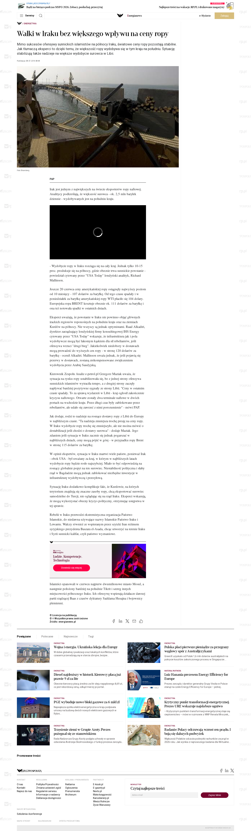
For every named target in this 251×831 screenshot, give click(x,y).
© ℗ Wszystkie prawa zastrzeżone (69, 618)
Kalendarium (44, 821)
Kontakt (21, 787)
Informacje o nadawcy (48, 794)
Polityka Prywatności (47, 784)
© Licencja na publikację (63, 615)
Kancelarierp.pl (101, 798)
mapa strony (23, 821)
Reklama (70, 784)
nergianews (134, 15)
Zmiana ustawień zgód (48, 787)
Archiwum (70, 794)
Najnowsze (71, 636)
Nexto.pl (97, 791)
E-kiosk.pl (98, 784)
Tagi (91, 636)
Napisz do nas (24, 791)
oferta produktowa (69, 821)
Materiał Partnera (172, 671)
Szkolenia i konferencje (29, 814)
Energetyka (30, 23)
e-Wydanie (205, 15)
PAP (52, 179)
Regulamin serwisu (46, 791)
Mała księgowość (102, 794)
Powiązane (24, 636)
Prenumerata (72, 791)
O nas (20, 784)
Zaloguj (224, 15)
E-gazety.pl (99, 787)
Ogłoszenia (71, 787)
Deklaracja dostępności (48, 798)
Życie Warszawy (101, 804)
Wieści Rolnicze (101, 801)
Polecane (47, 636)
